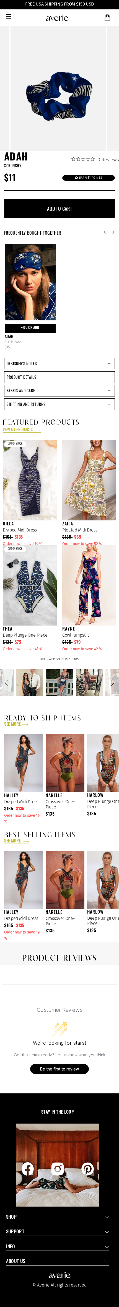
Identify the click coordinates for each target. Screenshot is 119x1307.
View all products (18, 430)
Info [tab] (10, 1247)
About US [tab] (15, 1261)
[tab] (59, 363)
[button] (7, 682)
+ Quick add (30, 328)
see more (12, 724)
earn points (90, 178)
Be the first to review (59, 1069)
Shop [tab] (11, 1217)
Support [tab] (15, 1232)
